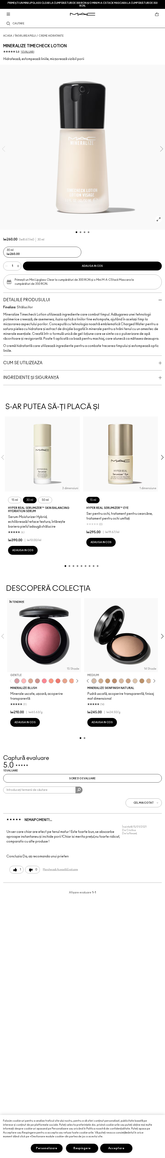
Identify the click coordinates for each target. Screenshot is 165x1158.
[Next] (76, 681)
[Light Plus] (135, 681)
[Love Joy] (30, 681)
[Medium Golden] (148, 681)
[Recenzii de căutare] (78, 790)
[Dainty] (23, 681)
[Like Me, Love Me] (51, 681)
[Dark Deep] (114, 681)
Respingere (82, 1148)
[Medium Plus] (121, 681)
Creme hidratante (51, 36)
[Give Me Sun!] (141, 681)
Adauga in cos (92, 266)
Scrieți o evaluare (82, 778)
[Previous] (11, 681)
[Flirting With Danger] (58, 681)
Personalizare (46, 1148)
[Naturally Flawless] (71, 681)
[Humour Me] (64, 681)
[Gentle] (17, 681)
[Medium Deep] (128, 681)
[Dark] (107, 681)
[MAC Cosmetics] (82, 14)
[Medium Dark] (100, 681)
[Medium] (94, 681)
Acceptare (116, 1148)
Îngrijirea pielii (25, 36)
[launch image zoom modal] (158, 219)
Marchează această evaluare (60, 869)
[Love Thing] (37, 681)
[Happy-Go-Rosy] (44, 681)
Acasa (7, 36)
